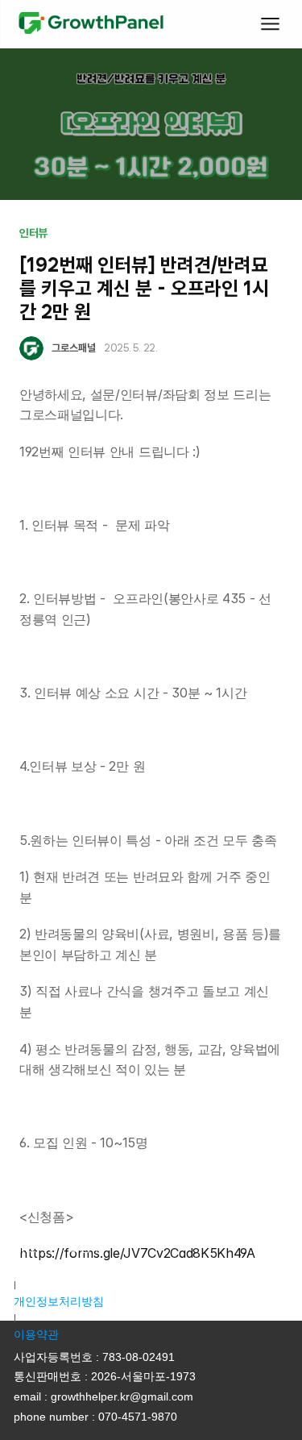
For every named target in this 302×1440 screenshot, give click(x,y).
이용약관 (36, 1334)
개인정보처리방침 (59, 1301)
